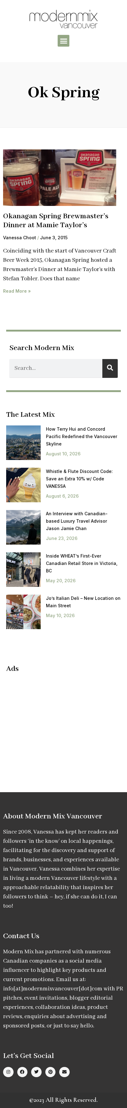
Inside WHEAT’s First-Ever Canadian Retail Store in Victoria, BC (81, 563)
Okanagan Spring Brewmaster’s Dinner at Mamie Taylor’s (56, 220)
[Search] (110, 368)
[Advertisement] (58, 723)
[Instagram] (8, 1072)
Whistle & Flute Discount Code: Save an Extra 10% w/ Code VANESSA (79, 479)
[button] (63, 41)
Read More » (17, 291)
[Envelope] (64, 1072)
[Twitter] (36, 1072)
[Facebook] (22, 1072)
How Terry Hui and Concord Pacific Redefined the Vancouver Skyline (81, 436)
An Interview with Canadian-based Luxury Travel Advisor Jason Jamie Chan (77, 521)
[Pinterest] (50, 1072)
